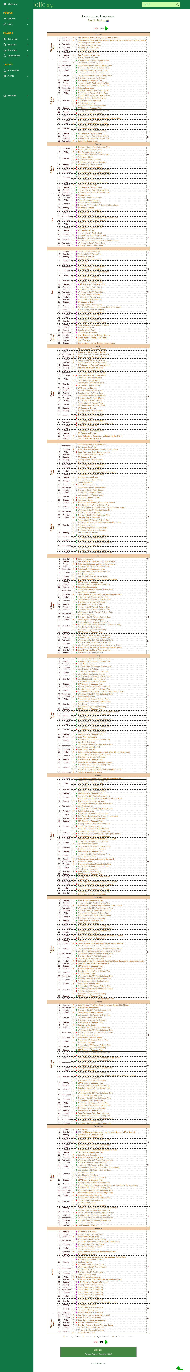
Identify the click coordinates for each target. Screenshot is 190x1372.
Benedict (86, 696)
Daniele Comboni (89, 1037)
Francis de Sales (89, 118)
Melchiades (86, 1264)
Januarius (86, 958)
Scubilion (88, 1297)
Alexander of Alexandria (91, 235)
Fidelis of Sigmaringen (90, 423)
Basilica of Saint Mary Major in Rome (108, 798)
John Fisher (86, 625)
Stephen (86, 1317)
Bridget (85, 742)
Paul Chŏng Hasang (117, 961)
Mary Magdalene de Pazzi (92, 528)
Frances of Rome (88, 282)
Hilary (84, 75)
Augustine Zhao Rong (90, 691)
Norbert (85, 574)
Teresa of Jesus (88, 1058)
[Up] (179, 1369)
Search (177, 4)
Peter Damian (87, 218)
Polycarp (85, 225)
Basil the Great (88, 40)
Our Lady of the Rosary (87, 1025)
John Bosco (87, 141)
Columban (86, 1203)
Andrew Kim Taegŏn (90, 961)
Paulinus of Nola (88, 627)
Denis (84, 1032)
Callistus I (86, 1055)
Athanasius (87, 449)
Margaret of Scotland (90, 1175)
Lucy (84, 1277)
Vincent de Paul (88, 983)
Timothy (85, 123)
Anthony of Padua (89, 594)
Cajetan (85, 806)
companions (98, 170)
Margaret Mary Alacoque (91, 1065)
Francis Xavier (88, 1237)
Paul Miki (86, 170)
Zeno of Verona (88, 380)
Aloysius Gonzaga (89, 620)
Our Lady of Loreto (85, 1262)
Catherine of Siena (89, 436)
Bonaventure (87, 712)
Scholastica (87, 185)
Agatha (85, 167)
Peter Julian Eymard (90, 786)
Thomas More (111, 625)
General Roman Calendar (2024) (98, 1354)
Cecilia (85, 1195)
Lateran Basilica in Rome (106, 1150)
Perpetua (85, 272)
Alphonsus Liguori (89, 778)
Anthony (85, 88)
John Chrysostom (89, 936)
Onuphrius (86, 592)
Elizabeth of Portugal (90, 669)
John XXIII (86, 1043)
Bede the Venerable (89, 522)
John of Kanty (87, 1310)
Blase (84, 159)
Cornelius (86, 943)
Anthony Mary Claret (90, 1100)
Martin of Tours (88, 1155)
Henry (84, 704)
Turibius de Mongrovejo (91, 322)
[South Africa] (107, 20)
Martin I (85, 385)
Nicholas (85, 1249)
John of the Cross (89, 1279)
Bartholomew (88, 871)
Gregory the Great (89, 905)
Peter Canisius (87, 1302)
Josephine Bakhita (89, 180)
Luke (85, 1070)
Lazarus (109, 762)
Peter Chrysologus (89, 770)
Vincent (85, 113)
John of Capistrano (89, 1095)
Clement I (86, 1200)
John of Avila (87, 472)
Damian (100, 981)
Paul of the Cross (88, 1078)
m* (73, 205)
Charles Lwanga (88, 564)
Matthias (86, 485)
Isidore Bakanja (90, 826)
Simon (85, 1113)
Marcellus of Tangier (90, 1121)
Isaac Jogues (105, 1075)
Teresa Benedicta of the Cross (93, 816)
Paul (100, 121)
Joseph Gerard (90, 545)
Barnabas (86, 587)
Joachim (85, 752)
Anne (100, 752)
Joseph (86, 310)
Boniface (86, 569)
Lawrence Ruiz (88, 989)
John (85, 1320)
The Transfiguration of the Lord (91, 801)
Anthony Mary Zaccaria (91, 674)
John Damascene (89, 1242)
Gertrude (85, 1172)
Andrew (86, 1225)
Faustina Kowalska (89, 1017)
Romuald (85, 615)
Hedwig (85, 1063)
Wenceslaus (87, 991)
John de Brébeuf (88, 1075)
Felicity (100, 272)
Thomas (86, 664)
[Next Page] (106, 29)
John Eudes (86, 856)
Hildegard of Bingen (90, 948)
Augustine (86, 882)
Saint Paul (120, 1185)
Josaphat (86, 1157)
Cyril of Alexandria (89, 645)
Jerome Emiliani (88, 177)
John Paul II (86, 1090)
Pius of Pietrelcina (89, 968)
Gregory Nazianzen (110, 40)
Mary (95, 762)
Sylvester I (86, 1332)
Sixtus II (85, 808)
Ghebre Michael (91, 889)
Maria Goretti (87, 679)
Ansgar (84, 157)
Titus (99, 123)
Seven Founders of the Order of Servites (96, 205)
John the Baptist (104, 635)
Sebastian (86, 103)
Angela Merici (87, 128)
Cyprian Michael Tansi (93, 98)
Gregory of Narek (88, 240)
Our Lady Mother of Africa (89, 438)
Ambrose (86, 1252)
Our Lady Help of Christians (89, 517)
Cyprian (106, 943)
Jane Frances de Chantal (91, 829)
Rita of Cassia (87, 512)
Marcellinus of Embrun (90, 405)
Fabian (85, 100)
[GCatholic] (34, 4)
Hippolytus (105, 834)
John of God (87, 277)
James (99, 452)
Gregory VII (86, 525)
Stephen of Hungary (90, 844)
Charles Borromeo (89, 1137)
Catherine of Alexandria (91, 1213)
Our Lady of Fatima (85, 482)
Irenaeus (85, 647)
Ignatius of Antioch (89, 1068)
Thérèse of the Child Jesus (93, 1005)
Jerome (85, 999)
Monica (85, 879)
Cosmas (85, 981)
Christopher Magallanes (91, 507)
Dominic (85, 811)
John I (84, 497)
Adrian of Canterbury (90, 63)
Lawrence (87, 818)
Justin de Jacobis (88, 767)
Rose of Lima (87, 869)
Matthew (86, 963)
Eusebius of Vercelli (89, 783)
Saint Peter (108, 1185)
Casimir (85, 262)
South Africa (96, 20)
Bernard (85, 859)
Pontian (85, 834)
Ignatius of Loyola (89, 772)
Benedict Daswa (91, 149)
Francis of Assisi (89, 1012)
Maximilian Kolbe (89, 836)
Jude (99, 1113)
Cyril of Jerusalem (89, 307)
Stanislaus (86, 375)
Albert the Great (88, 1167)
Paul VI (85, 548)
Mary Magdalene (90, 737)
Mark (85, 426)
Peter (96, 220)
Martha (85, 762)
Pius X (84, 861)
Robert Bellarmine (89, 951)
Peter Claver (88, 923)
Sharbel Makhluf (88, 747)
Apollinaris (86, 729)
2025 (102, 28)
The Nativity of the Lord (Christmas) (94, 1315)
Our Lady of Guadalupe (87, 1274)
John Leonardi (87, 1035)
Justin (84, 559)
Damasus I (86, 1269)
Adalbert (85, 416)
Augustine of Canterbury (91, 538)
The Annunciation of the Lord (90, 368)
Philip (85, 452)
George (85, 418)
